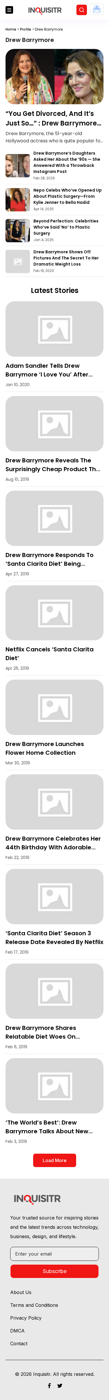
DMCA (17, 1331)
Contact (18, 1343)
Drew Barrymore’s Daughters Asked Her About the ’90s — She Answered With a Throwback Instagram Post (66, 162)
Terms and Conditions (34, 1305)
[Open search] (81, 10)
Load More (55, 1160)
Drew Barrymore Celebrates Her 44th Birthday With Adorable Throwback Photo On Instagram (53, 847)
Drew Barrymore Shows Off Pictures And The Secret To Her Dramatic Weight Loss (66, 258)
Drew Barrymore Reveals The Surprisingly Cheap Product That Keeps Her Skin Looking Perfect (54, 469)
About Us (20, 1292)
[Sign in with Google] (96, 9)
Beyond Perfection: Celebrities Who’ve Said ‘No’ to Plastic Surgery (66, 227)
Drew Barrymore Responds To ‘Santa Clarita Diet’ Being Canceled (50, 564)
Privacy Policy (26, 1318)
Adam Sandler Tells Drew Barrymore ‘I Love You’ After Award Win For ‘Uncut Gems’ (48, 374)
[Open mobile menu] (9, 10)
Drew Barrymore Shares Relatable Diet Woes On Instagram (41, 1036)
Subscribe (55, 1271)
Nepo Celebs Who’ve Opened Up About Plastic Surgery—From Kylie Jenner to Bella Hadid (67, 196)
